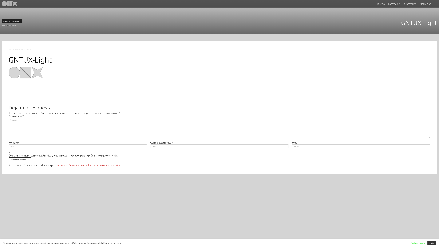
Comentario (16, 116)
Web (294, 142)
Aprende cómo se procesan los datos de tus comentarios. (89, 165)
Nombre (14, 142)
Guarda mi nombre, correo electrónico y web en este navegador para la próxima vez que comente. (63, 155)
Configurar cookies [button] (418, 243)
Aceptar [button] (431, 243)
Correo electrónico (161, 142)
